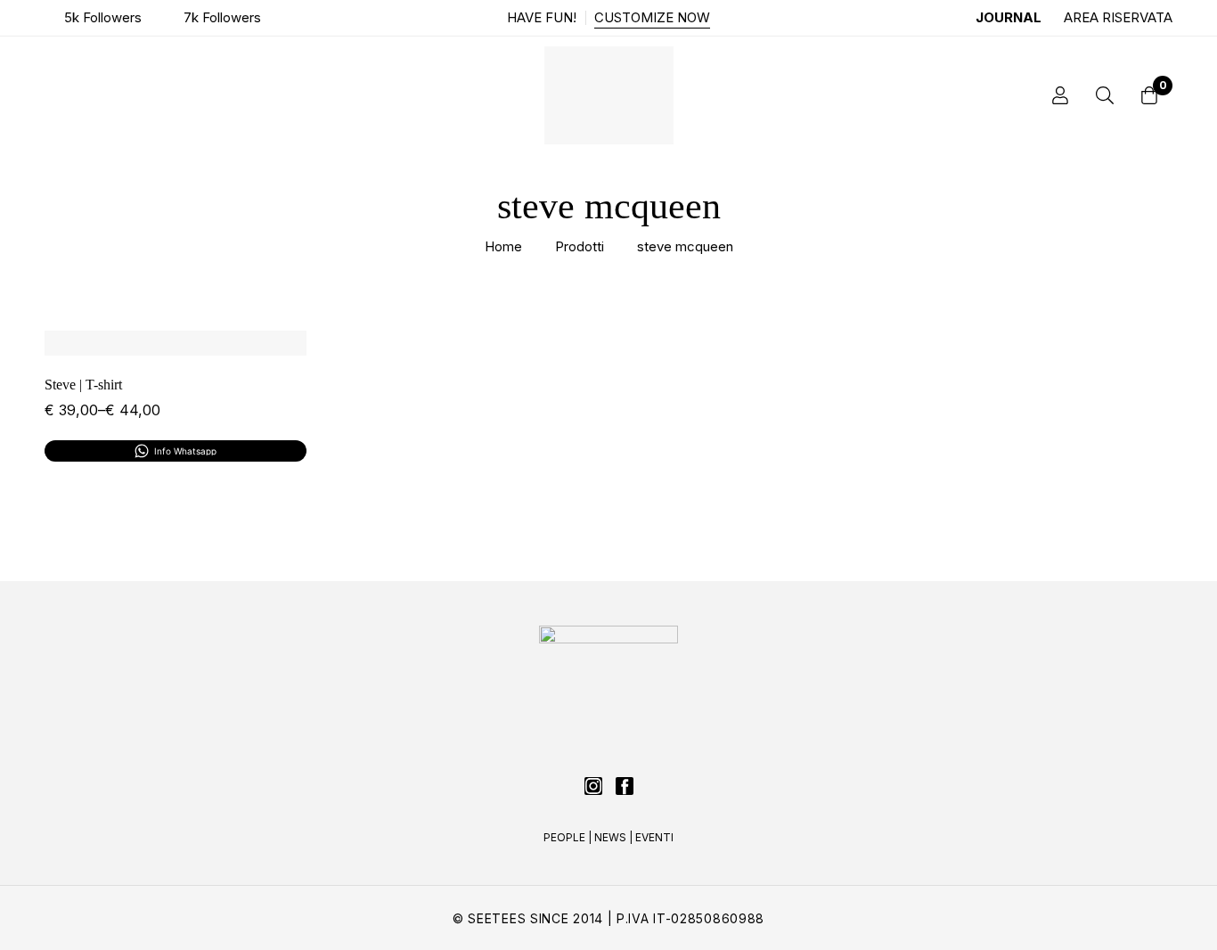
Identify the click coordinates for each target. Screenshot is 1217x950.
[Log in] (1060, 95)
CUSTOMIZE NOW (652, 17)
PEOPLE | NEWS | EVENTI (608, 837)
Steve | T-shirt (83, 384)
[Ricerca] (1104, 95)
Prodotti (579, 246)
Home (503, 246)
